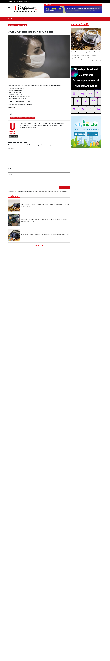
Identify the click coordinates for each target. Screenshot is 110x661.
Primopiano (12, 25)
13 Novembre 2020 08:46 (30, 28)
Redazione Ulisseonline (18, 28)
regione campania (30, 118)
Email (10, 175)
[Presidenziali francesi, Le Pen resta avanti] (86, 39)
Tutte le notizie (38, 245)
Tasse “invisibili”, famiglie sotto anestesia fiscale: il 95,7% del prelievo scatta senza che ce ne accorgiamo (45, 205)
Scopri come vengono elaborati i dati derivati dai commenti (51, 192)
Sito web (10, 181)
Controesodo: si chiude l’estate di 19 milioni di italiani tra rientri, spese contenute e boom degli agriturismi (44, 220)
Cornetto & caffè (79, 24)
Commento (11, 148)
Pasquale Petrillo (96, 61)
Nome (10, 168)
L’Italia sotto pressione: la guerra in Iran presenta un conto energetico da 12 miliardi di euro (45, 235)
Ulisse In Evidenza (21, 25)
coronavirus (20, 118)
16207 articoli (13, 136)
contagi (13, 118)
